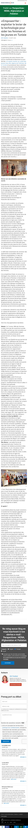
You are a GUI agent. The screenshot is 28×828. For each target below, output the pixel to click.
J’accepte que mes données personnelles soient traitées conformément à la (15, 656)
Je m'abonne (8, 662)
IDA (5, 822)
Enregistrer (6, 741)
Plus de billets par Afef (15, 684)
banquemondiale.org (22, 0)
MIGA (11, 822)
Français (9, 40)
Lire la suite (13, 779)
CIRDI (14, 822)
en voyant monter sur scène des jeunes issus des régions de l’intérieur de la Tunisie (13, 63)
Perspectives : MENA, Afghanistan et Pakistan (14, 11)
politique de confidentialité (10, 727)
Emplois (16, 814)
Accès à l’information (9, 814)
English (11, 649)
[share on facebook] (7, 827)
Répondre (22, 757)
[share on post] (11, 827)
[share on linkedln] (16, 827)
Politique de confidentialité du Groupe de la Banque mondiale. (15, 657)
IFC (8, 822)
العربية (4, 651)
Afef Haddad (4, 38)
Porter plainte (4, 816)
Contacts (21, 814)
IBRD (2, 822)
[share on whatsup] (21, 827)
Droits (2, 814)
